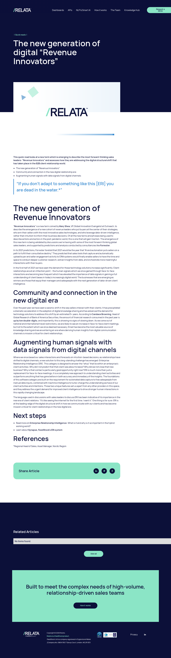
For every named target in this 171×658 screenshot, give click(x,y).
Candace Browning (101, 314)
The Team (115, 10)
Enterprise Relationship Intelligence (48, 423)
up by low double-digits (25, 320)
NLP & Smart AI (83, 10)
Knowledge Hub (132, 10)
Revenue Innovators (24, 226)
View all (94, 554)
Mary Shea (64, 226)
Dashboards (58, 10)
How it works (100, 10)
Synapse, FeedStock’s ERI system (45, 429)
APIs (70, 10)
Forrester (105, 245)
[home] (24, 10)
